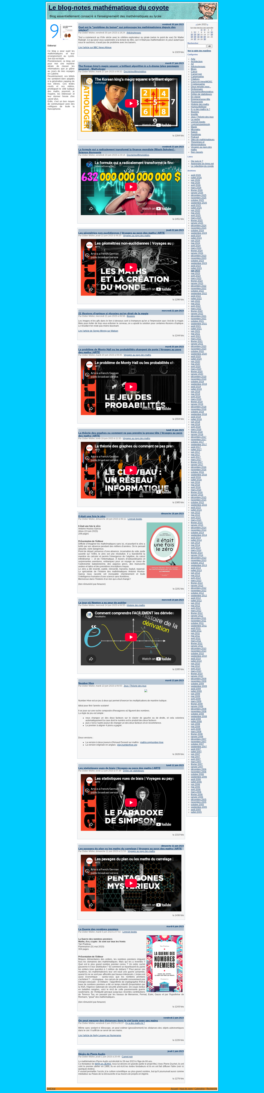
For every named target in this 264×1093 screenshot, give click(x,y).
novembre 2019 (198, 379)
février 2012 (197, 613)
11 (212, 32)
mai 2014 (195, 545)
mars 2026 (196, 187)
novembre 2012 (198, 590)
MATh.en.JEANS (103, 1064)
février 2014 (197, 553)
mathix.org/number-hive (151, 742)
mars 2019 (196, 399)
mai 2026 (195, 182)
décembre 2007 (198, 739)
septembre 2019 (199, 384)
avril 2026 (196, 185)
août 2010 (196, 658)
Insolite (194, 114)
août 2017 (196, 447)
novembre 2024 (198, 228)
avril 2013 (196, 578)
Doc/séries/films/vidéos (135, 71)
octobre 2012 (197, 593)
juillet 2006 (196, 782)
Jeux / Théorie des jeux (135, 686)
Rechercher (192, 43)
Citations (195, 79)
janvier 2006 (197, 797)
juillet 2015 (196, 510)
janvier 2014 (197, 555)
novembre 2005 (198, 802)
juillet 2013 (196, 570)
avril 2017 (196, 457)
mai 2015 (195, 515)
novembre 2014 (198, 530)
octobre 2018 (197, 412)
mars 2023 (196, 278)
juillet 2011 (196, 631)
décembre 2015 (198, 497)
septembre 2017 (199, 444)
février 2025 (197, 220)
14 (198, 34)
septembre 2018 (199, 414)
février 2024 (197, 250)
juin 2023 (195, 271)
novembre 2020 (198, 349)
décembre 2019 (198, 376)
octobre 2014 (197, 532)
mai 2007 (195, 756)
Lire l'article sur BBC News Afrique (95, 47)
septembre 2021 (199, 323)
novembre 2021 (198, 318)
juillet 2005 (196, 812)
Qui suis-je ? (197, 161)
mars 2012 (196, 610)
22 (201, 37)
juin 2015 (195, 512)
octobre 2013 (197, 563)
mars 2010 (196, 671)
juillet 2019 (196, 389)
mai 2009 (195, 696)
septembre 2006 (199, 777)
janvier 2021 (197, 344)
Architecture (197, 61)
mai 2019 (195, 394)
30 (205, 39)
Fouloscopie (197, 102)
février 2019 (197, 401)
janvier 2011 (197, 646)
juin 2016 (195, 482)
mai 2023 (195, 273)
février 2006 (197, 794)
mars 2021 (196, 339)
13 (195, 34)
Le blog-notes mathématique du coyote (108, 7)
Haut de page (186, 1088)
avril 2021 (196, 336)
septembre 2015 (199, 505)
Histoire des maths (136, 605)
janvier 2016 (197, 495)
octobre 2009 (197, 683)
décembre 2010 (198, 648)
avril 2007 (196, 759)
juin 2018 (195, 422)
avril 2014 (196, 547)
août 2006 (196, 779)
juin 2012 (195, 603)
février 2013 (197, 583)
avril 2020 (196, 366)
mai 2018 (195, 424)
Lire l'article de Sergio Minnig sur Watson (98, 331)
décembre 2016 (198, 467)
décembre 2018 (198, 407)
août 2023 (196, 266)
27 (195, 39)
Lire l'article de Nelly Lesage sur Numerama (99, 1035)
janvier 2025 (197, 223)
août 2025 (196, 205)
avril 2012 (196, 608)
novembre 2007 (198, 741)
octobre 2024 (197, 230)
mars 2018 (196, 429)
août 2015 (196, 507)
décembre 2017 (198, 437)
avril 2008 (196, 729)
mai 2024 (195, 243)
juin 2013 (195, 573)
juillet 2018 (196, 419)
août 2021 (196, 326)
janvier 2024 (197, 253)
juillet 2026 (196, 177)
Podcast (195, 137)
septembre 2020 (199, 354)
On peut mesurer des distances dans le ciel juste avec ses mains (118, 1020)
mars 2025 (196, 218)
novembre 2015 (198, 500)
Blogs (193, 69)
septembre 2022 (199, 293)
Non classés (197, 152)
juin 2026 (195, 180)
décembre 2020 (198, 346)
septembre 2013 (199, 565)
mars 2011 (196, 641)
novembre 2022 (198, 288)
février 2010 (197, 673)
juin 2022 (195, 301)
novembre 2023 (198, 258)
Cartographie (197, 76)
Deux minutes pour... (201, 86)
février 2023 (197, 281)
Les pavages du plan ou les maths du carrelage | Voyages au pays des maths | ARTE (130, 848)
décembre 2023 (198, 255)
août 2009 (196, 688)
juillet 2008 (196, 721)
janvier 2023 (197, 283)
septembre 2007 (199, 746)
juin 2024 (195, 240)
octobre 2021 (197, 321)
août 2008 (196, 719)
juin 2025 (195, 210)
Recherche (212, 1088)
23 (205, 37)
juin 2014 (195, 542)
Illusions (131, 316)
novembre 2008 (198, 711)
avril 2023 (196, 276)
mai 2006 (195, 787)
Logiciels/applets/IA (200, 124)
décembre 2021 (198, 316)
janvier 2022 (197, 313)
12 (192, 34)
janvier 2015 (197, 525)
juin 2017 (195, 452)
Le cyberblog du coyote (202, 166)
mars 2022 (196, 308)
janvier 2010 (197, 676)
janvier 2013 (197, 585)
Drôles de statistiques (133, 770)
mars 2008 (196, 731)
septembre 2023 (199, 263)
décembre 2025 (198, 195)
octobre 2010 (197, 653)
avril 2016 (196, 487)
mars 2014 (196, 550)
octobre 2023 (197, 260)
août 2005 (196, 809)
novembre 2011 (198, 621)
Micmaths (195, 129)
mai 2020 (195, 364)
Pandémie (196, 134)
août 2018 (196, 417)
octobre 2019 (197, 381)
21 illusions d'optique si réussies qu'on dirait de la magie (113, 313)
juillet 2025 (196, 208)
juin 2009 (195, 694)
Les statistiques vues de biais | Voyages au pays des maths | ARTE (119, 768)
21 (198, 37)
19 (192, 37)
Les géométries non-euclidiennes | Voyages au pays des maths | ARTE (121, 232)
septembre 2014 (199, 535)
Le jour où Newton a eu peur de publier (102, 602)
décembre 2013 (198, 558)
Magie (194, 127)
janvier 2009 (197, 706)
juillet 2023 (196, 268)
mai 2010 (195, 666)
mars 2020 (196, 369)
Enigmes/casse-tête (200, 99)
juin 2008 (195, 724)
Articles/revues (134, 32)
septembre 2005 (199, 807)
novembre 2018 (198, 409)
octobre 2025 (197, 200)
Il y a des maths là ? (135, 1023)
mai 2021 (195, 334)
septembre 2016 (199, 474)
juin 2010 (195, 663)
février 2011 (196, 643)
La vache (195, 119)
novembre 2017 (198, 439)
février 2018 (197, 432)
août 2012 (196, 598)
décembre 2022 (198, 286)
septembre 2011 (199, 626)
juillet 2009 (196, 691)
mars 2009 (196, 701)
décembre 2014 (198, 527)
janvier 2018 (197, 434)
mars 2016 (196, 490)
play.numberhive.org (127, 745)
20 (195, 37)
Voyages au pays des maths (136, 235)
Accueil (174, 1088)
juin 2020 (195, 361)
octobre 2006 (197, 774)
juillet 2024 (196, 238)
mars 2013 (196, 580)
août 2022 (196, 296)
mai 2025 (195, 213)
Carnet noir (127, 1056)
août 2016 (196, 477)
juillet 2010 (196, 661)
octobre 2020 (197, 351)
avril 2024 (196, 245)
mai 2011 (195, 636)
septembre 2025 (199, 203)
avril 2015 (196, 517)
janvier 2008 (197, 736)
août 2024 (196, 235)
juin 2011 (195, 633)
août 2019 (196, 386)
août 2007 (196, 749)
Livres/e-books (135, 519)
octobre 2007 (197, 744)
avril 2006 (196, 789)
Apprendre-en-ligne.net (202, 163)
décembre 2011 (198, 618)
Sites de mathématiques (202, 139)
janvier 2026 (197, 193)
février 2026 (197, 190)
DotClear (51, 1088)
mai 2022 (195, 303)
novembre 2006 (198, 772)
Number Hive (86, 683)
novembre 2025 (198, 198)
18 (212, 34)
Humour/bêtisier (199, 107)
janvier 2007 (197, 767)
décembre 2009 (198, 678)
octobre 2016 (197, 472)
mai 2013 (195, 575)
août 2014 (196, 537)
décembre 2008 (198, 709)
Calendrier (199, 1088)
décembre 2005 (198, 799)
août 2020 (196, 356)
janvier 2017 (197, 464)
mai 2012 (195, 605)
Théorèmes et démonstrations (198, 143)
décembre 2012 (198, 588)
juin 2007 (195, 754)
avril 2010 (196, 668)
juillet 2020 (196, 359)
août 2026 (196, 175)
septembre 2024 (199, 233)
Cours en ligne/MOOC (201, 81)
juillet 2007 (196, 751)
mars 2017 (196, 459)
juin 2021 (195, 331)
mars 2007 (196, 761)
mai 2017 (195, 454)
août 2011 (196, 628)
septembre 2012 (199, 595)
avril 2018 (196, 427)
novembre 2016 (198, 469)
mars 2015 (196, 520)
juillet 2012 (196, 600)
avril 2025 (196, 215)
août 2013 (196, 568)
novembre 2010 (198, 651)
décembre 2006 (198, 769)
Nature (194, 132)
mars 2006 (196, 792)
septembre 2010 (199, 656)
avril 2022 (196, 306)
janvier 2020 (197, 374)
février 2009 (197, 704)
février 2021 (197, 341)
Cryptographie (198, 84)
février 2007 (197, 764)
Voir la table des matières (199, 51)
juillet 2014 (196, 540)
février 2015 (197, 522)
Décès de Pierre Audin (91, 1054)
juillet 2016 (196, 480)
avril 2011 (195, 638)
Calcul (194, 71)
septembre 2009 (199, 686)
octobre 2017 (197, 442)
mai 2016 (195, 485)
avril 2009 (196, 699)
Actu (193, 59)
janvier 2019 (197, 404)
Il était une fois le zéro (91, 516)
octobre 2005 (197, 804)
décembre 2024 (198, 225)
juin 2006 (195, 784)
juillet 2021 (196, 328)
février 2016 (197, 492)
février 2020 (197, 371)
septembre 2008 (199, 716)
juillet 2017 (196, 449)
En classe (195, 96)
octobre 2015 (197, 502)
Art (192, 64)
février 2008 (197, 734)
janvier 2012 (197, 615)
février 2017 (197, 462)
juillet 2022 (196, 298)
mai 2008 (195, 726)
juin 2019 (195, 391)
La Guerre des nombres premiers (98, 929)
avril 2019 (196, 396)
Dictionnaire (197, 89)
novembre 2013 (198, 560)
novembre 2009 (198, 681)
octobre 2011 (197, 623)
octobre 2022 (197, 291)
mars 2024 (196, 248)
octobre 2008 (197, 714)
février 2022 (197, 311)
